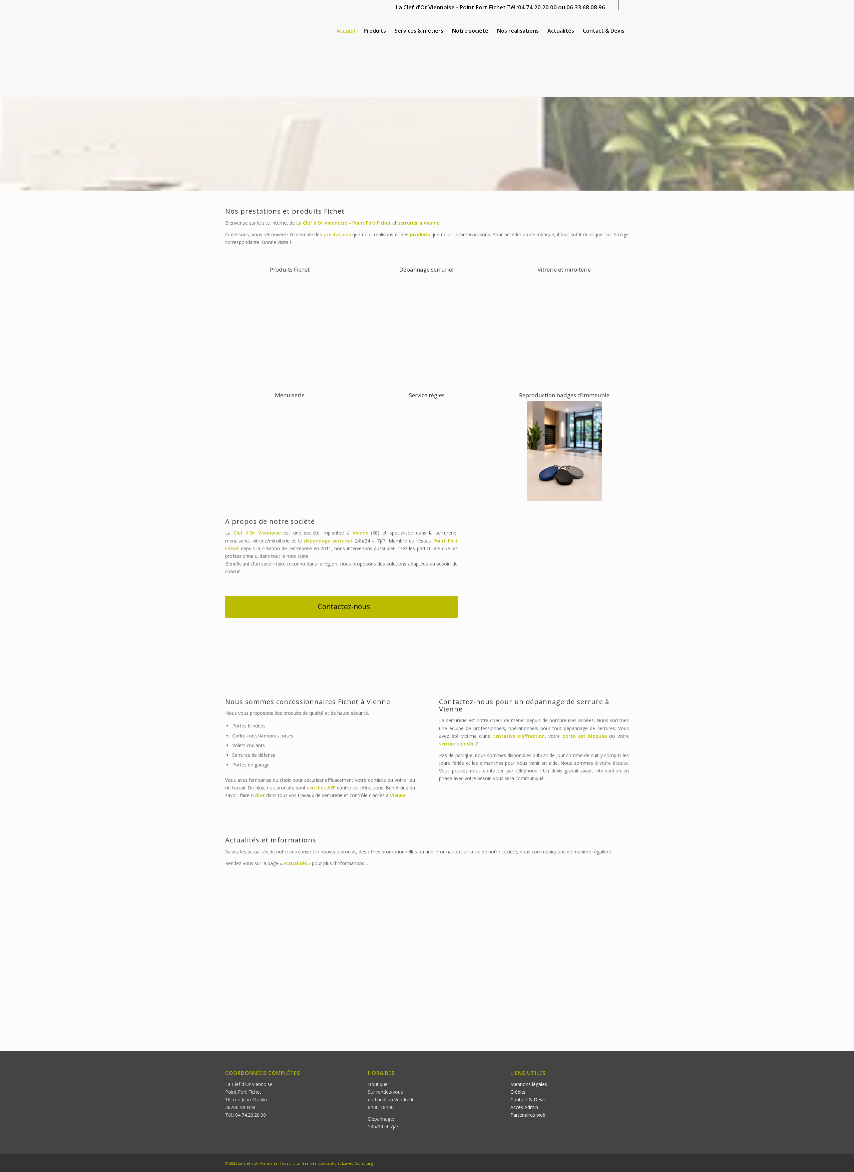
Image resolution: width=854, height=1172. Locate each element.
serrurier (408, 223)
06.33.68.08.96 (585, 7)
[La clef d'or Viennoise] (275, 30)
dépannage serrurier (328, 541)
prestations (337, 234)
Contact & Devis (528, 1099)
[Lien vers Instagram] (624, 5)
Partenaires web (527, 1115)
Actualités (295, 863)
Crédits (517, 1092)
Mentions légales (528, 1084)
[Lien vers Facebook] (613, 5)
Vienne (431, 223)
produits (420, 234)
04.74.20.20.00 (537, 7)
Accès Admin (524, 1107)
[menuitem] (345, 30)
